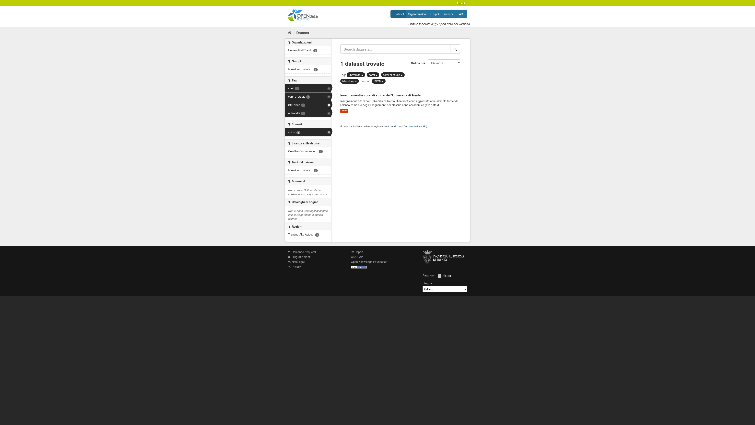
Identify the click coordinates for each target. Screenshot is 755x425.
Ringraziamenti (300, 257)
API (395, 126)
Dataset (399, 14)
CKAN (444, 276)
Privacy (296, 267)
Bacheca (448, 14)
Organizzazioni (417, 14)
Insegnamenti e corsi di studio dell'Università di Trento (380, 95)
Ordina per (418, 63)
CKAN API (357, 257)
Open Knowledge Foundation (369, 262)
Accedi (461, 3)
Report (358, 252)
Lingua (427, 283)
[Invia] (455, 49)
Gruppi (434, 14)
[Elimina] (362, 75)
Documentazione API (415, 126)
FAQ (460, 14)
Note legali (298, 262)
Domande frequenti (303, 252)
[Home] (289, 32)
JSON (344, 110)
